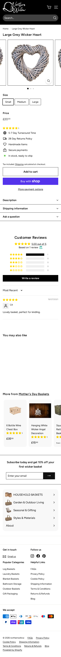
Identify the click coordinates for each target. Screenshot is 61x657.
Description (9, 200)
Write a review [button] (30, 278)
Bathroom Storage (12, 584)
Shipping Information (41, 584)
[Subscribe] (49, 475)
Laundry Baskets (11, 574)
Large (35, 101)
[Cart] (49, 7)
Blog (33, 598)
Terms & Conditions (40, 588)
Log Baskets (9, 569)
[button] (10, 128)
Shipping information (15, 208)
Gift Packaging (10, 593)
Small (8, 101)
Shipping (19, 164)
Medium (21, 101)
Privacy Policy (37, 574)
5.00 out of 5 (39, 244)
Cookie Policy (37, 578)
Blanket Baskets (11, 578)
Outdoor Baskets (11, 588)
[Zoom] (49, 81)
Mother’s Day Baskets (34, 394)
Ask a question (11, 216)
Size (5, 95)
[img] (10, 299)
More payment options (30, 189)
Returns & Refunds (40, 593)
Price (6, 113)
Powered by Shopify (12, 650)
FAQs (33, 569)
